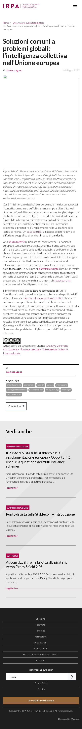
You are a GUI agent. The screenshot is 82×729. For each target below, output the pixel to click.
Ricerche (40, 630)
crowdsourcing (61, 280)
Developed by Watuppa (68, 719)
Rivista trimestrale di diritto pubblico (40, 654)
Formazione (40, 636)
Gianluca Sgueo (14, 371)
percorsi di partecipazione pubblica (43, 298)
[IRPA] (22, 5)
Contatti (40, 660)
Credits (41, 689)
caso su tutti (34, 231)
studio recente (16, 241)
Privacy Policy (41, 683)
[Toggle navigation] (75, 7)
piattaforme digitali (49, 268)
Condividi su (15, 406)
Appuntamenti (40, 648)
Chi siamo (40, 618)
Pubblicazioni (40, 642)
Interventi (40, 624)
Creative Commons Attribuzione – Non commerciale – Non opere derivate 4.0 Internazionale (35, 349)
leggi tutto (11, 487)
